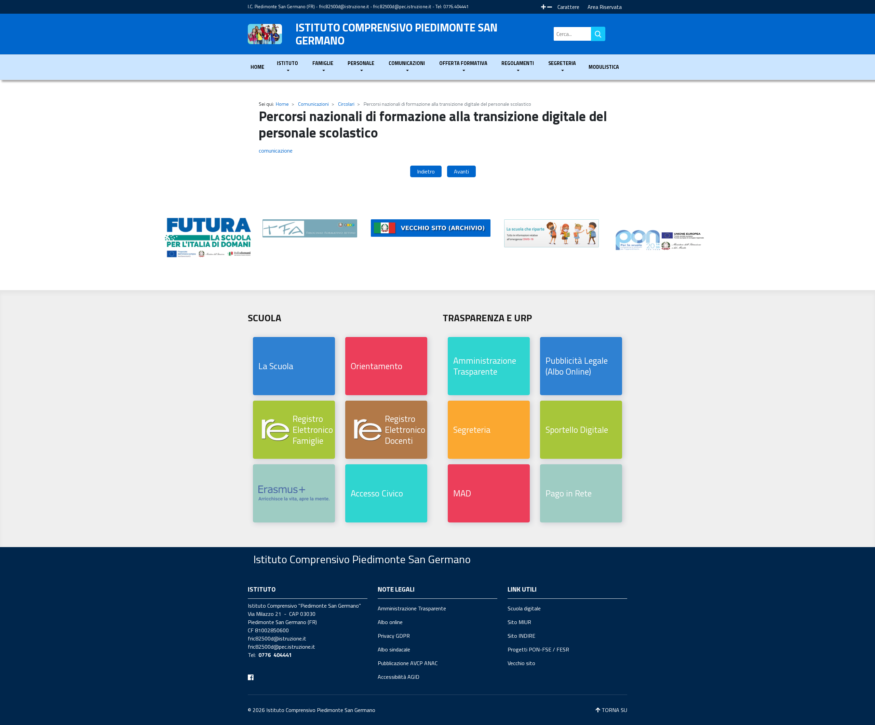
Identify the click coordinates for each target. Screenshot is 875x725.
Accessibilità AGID (398, 677)
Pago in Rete (569, 493)
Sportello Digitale (577, 429)
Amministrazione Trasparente (484, 366)
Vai (598, 34)
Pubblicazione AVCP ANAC (408, 663)
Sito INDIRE (521, 636)
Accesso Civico (377, 493)
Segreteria (471, 429)
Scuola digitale (524, 608)
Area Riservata (605, 7)
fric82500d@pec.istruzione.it (402, 6)
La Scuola (275, 366)
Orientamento (376, 366)
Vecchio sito (521, 663)
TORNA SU (613, 710)
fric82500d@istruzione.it (344, 6)
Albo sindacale (394, 649)
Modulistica (604, 67)
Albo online (390, 622)
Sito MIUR (519, 622)
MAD (462, 493)
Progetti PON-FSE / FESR (538, 649)
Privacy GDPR (394, 636)
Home (257, 67)
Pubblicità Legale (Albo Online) (577, 366)
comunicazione (276, 150)
